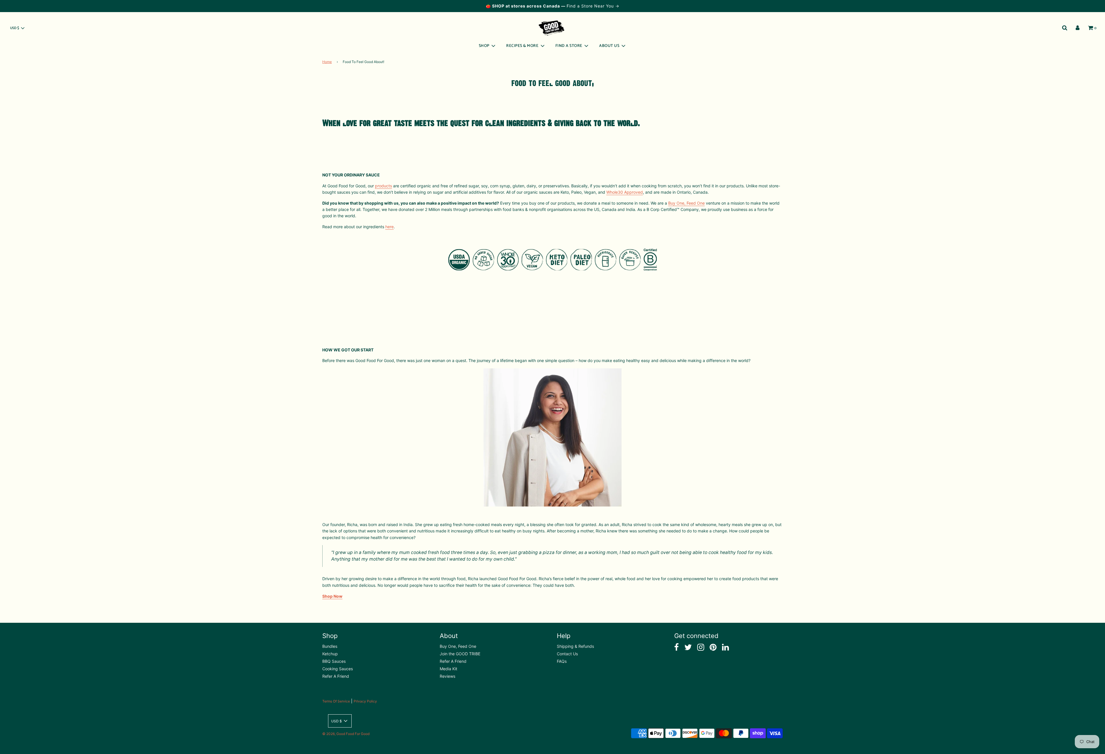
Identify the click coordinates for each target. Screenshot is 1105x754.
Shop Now (332, 596)
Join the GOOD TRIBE (460, 653)
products (383, 185)
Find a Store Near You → (593, 5)
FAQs (562, 661)
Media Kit (448, 668)
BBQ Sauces (334, 661)
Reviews (447, 676)
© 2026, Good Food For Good (345, 734)
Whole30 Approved (624, 192)
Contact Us (567, 653)
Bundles (329, 646)
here (389, 226)
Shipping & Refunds (575, 646)
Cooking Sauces (337, 668)
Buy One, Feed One (686, 203)
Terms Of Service (336, 701)
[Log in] (1077, 28)
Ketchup (330, 653)
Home (327, 62)
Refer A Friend (335, 676)
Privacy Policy (365, 701)
